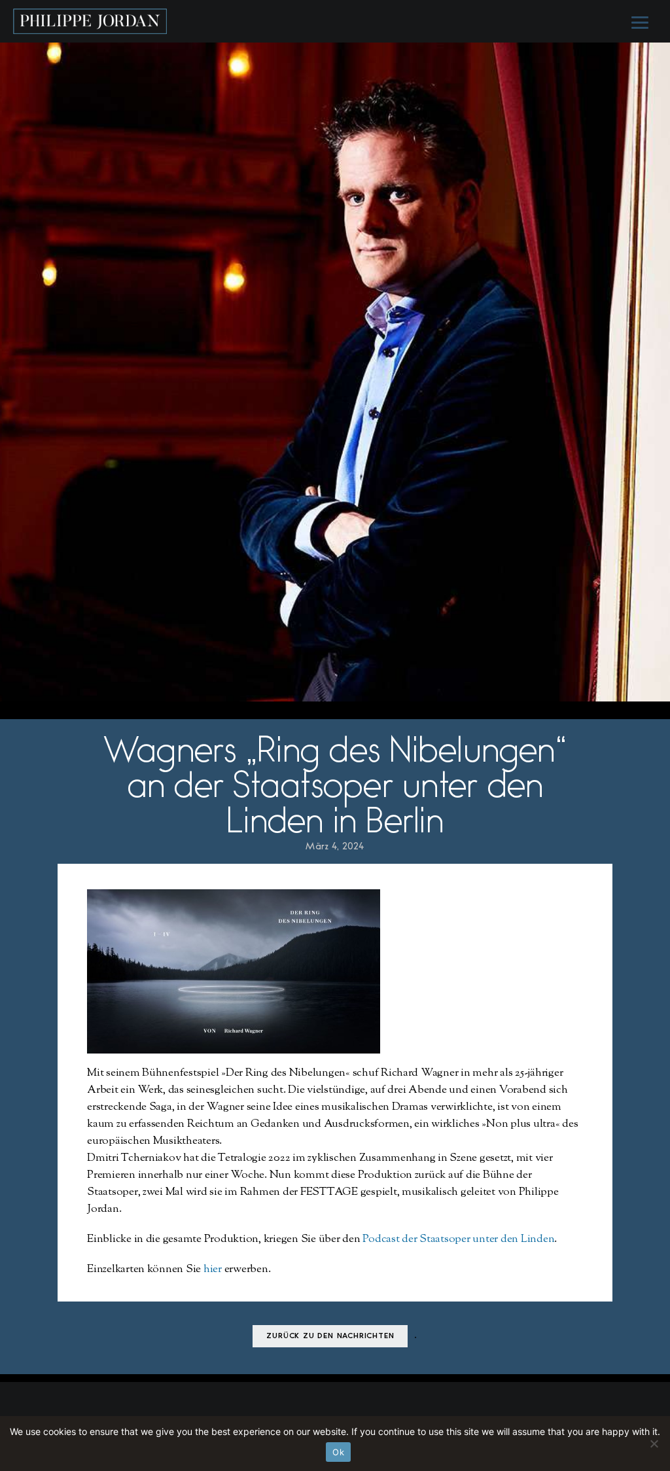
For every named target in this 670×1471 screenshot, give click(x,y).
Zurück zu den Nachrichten (330, 1336)
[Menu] (638, 21)
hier (212, 1269)
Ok (338, 1452)
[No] (653, 1443)
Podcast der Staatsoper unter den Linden (458, 1239)
